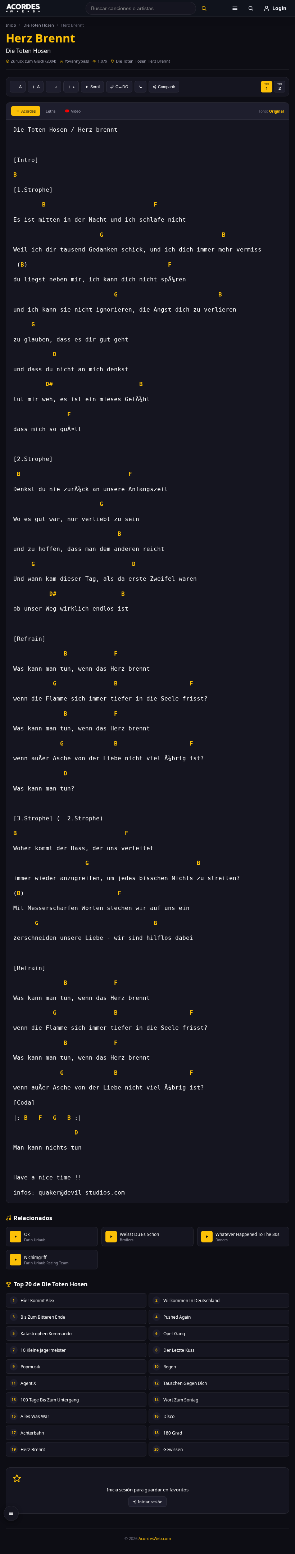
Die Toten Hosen (38, 25)
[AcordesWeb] (32, 8)
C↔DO (121, 87)
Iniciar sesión (150, 1501)
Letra (50, 111)
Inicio (11, 25)
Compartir (166, 87)
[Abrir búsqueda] (251, 8)
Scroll (95, 87)
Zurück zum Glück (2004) (33, 61)
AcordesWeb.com (155, 1538)
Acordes (28, 111)
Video (76, 111)
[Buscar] (204, 8)
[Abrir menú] (235, 8)
